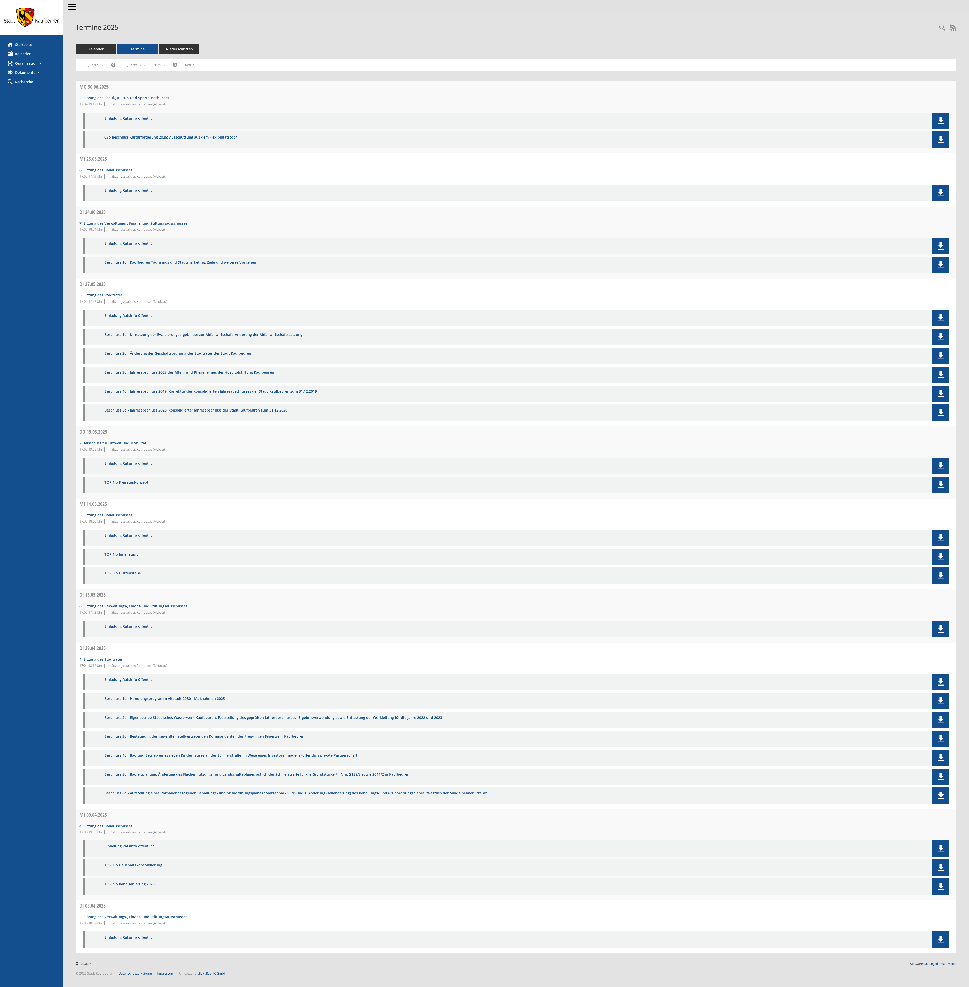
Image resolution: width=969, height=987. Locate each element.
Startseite (23, 44)
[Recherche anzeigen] (942, 28)
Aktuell (190, 65)
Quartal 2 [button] (134, 65)
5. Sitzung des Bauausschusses (105, 515)
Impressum (165, 973)
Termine (138, 49)
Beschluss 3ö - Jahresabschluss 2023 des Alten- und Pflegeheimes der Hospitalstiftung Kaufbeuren (189, 372)
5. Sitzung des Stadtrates (101, 295)
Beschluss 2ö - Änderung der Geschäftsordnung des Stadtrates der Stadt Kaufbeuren (177, 353)
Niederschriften (179, 49)
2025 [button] (157, 65)
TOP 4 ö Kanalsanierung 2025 (129, 884)
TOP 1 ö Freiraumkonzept (126, 482)
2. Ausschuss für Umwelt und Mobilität (112, 443)
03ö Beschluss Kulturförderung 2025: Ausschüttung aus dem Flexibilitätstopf (170, 137)
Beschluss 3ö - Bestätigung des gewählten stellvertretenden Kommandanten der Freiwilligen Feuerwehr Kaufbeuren (204, 736)
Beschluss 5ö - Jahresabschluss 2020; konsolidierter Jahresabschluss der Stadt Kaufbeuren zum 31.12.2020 (195, 410)
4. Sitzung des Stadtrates (101, 659)
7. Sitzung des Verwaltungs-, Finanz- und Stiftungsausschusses (133, 223)
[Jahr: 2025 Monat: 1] (113, 65)
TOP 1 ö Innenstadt (121, 554)
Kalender (23, 53)
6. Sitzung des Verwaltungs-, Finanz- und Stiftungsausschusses (133, 606)
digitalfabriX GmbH (212, 973)
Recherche (24, 81)
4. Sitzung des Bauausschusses (105, 826)
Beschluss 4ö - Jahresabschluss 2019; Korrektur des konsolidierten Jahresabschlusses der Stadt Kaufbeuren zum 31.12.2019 (210, 391)
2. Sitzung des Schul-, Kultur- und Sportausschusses (124, 97)
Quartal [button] (93, 65)
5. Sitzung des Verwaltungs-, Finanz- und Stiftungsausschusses (133, 916)
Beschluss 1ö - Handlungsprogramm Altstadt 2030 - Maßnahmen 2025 (164, 699)
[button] (31, 63)
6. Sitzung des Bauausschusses (105, 170)
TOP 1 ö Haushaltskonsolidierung (133, 865)
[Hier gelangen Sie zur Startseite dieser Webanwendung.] (32, 17)
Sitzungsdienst (940, 964)
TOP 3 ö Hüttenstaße (122, 573)
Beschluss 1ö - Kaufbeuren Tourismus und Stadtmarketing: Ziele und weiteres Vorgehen (180, 262)
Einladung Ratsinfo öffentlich (129, 118)
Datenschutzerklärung (135, 973)
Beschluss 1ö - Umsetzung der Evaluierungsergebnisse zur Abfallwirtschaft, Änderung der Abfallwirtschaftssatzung (203, 335)
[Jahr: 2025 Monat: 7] (175, 65)
